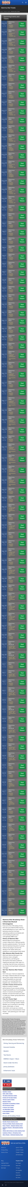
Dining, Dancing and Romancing (14, 1043)
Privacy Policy (4, 1150)
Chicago (18, 1168)
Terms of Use (4, 1152)
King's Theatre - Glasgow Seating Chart (12, 1125)
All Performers (19, 1154)
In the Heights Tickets (8, 1111)
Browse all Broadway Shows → (12, 1116)
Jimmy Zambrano (9, 1067)
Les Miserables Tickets (8, 1109)
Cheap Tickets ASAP (11, 1182)
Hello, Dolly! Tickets (7, 1093)
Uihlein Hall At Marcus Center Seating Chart (14, 1131)
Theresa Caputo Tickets (8, 1099)
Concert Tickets (19, 1150)
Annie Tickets (6, 1113)
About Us (3, 1147)
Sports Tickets (19, 1147)
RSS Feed (3, 1168)
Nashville (18, 1175)
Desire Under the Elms (11, 1063)
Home (1, 11)
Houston (18, 1172)
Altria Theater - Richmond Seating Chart (13, 1134)
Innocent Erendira (9, 1047)
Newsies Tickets (7, 1101)
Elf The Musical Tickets (8, 1105)
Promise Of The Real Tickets (10, 1097)
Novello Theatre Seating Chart (10, 1121)
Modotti (6, 1051)
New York (18, 1165)
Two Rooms (7, 1055)
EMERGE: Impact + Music (11, 1059)
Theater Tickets (7, 11)
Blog (2, 1160)
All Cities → (19, 1177)
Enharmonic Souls (9, 1070)
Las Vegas (18, 1163)
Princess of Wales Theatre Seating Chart (13, 1123)
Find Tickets (22, 25)
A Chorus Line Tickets (8, 1107)
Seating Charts (5, 1163)
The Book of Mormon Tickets (10, 1095)
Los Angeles (19, 1170)
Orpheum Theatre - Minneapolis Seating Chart (13, 1128)
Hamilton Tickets (7, 1091)
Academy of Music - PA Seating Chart (12, 1133)
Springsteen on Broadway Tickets (11, 1103)
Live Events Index (5, 1165)
